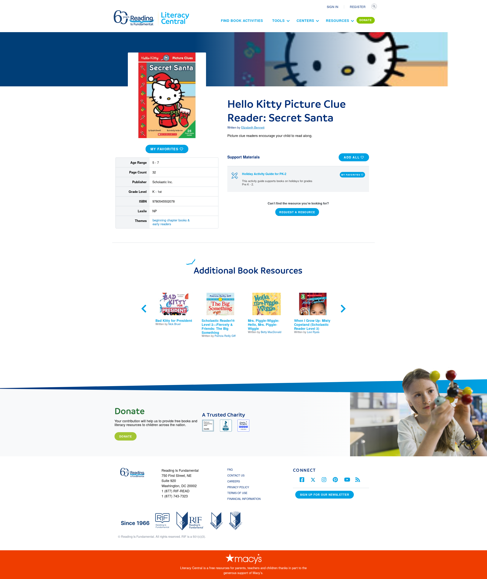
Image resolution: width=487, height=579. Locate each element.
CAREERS (233, 481)
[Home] (136, 12)
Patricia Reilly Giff (225, 336)
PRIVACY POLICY (238, 487)
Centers (305, 20)
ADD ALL (352, 157)
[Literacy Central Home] (175, 12)
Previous (144, 309)
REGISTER (358, 7)
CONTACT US (237, 475)
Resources (337, 20)
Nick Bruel (174, 324)
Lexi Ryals (313, 332)
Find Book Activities (242, 20)
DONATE (365, 20)
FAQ (230, 469)
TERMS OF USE (239, 493)
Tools (278, 20)
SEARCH (374, 7)
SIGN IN (332, 7)
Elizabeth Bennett (252, 127)
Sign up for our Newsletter (324, 494)
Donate (125, 436)
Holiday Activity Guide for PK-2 (264, 174)
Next (343, 309)
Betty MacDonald (271, 332)
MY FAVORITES (165, 149)
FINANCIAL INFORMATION (244, 499)
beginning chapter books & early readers (171, 222)
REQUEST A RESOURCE (297, 212)
